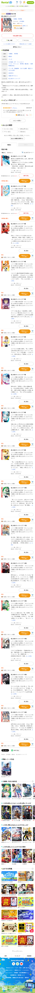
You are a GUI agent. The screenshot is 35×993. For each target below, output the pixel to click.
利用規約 (16, 972)
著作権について (21, 975)
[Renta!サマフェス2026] (10, 2)
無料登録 (31, 2)
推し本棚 (10, 40)
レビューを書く (19, 28)
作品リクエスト (9, 970)
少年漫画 (21, 21)
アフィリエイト (9, 972)
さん (14, 108)
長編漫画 (16, 68)
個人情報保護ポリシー (24, 972)
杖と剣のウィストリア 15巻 (19, 674)
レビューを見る (17, 120)
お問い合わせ (26, 967)
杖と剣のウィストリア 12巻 (19, 563)
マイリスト (26, 40)
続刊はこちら (17, 47)
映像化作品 (11, 65)
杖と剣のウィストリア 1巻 (18, 156)
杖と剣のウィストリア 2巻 (18, 186)
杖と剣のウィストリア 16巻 (19, 712)
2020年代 (11, 73)
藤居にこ (3, 864)
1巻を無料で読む (17, 36)
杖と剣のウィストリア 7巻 (18, 374)
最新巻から (10, 152)
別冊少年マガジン (13, 76)
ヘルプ (16, 967)
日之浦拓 (14, 864)
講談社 (10, 56)
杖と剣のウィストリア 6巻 (18, 337)
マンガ (10, 59)
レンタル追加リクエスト (9, 44)
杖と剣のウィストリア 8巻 (18, 412)
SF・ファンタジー (19, 62)
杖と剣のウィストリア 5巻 (18, 299)
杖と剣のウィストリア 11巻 (19, 525)
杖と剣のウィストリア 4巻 (18, 261)
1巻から (3, 152)
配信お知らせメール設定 (26, 44)
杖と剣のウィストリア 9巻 (18, 450)
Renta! (3, 754)
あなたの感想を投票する (17, 138)
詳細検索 (29, 956)
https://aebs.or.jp (12, 990)
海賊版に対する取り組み (18, 977)
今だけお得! (12, 70)
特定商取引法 (13, 975)
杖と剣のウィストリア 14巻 (19, 638)
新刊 (6, 956)
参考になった (21, 115)
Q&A (20, 967)
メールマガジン (25, 970)
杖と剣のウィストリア (14, 78)
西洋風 (22, 64)
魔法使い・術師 (29, 64)
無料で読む (26, 175)
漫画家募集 (8, 977)
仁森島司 (24, 864)
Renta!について (9, 967)
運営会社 (27, 977)
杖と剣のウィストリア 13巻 (19, 601)
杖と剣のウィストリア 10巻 (19, 488)
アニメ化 (11, 68)
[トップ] (5, 2)
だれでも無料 (23, 68)
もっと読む (16, 243)
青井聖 (20, 19)
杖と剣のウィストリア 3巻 (18, 224)
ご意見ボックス (17, 970)
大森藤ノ (15, 19)
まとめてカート (28, 152)
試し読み (26, 250)
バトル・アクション (14, 64)
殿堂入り (30, 68)
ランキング (17, 956)
